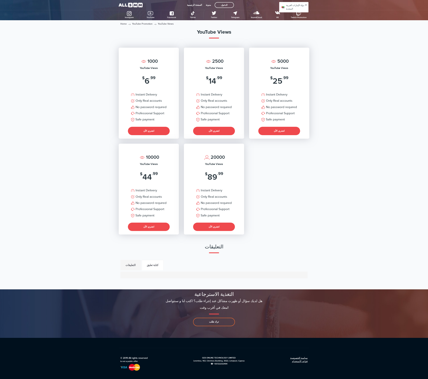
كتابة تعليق (152, 265)
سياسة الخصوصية (299, 358)
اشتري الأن (148, 130)
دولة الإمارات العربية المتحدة (295, 7)
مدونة (208, 5)
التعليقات (131, 265)
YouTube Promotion (142, 23)
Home (123, 23)
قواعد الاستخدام (300, 361)
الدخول (224, 5)
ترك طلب (214, 321)
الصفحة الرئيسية (194, 5)
